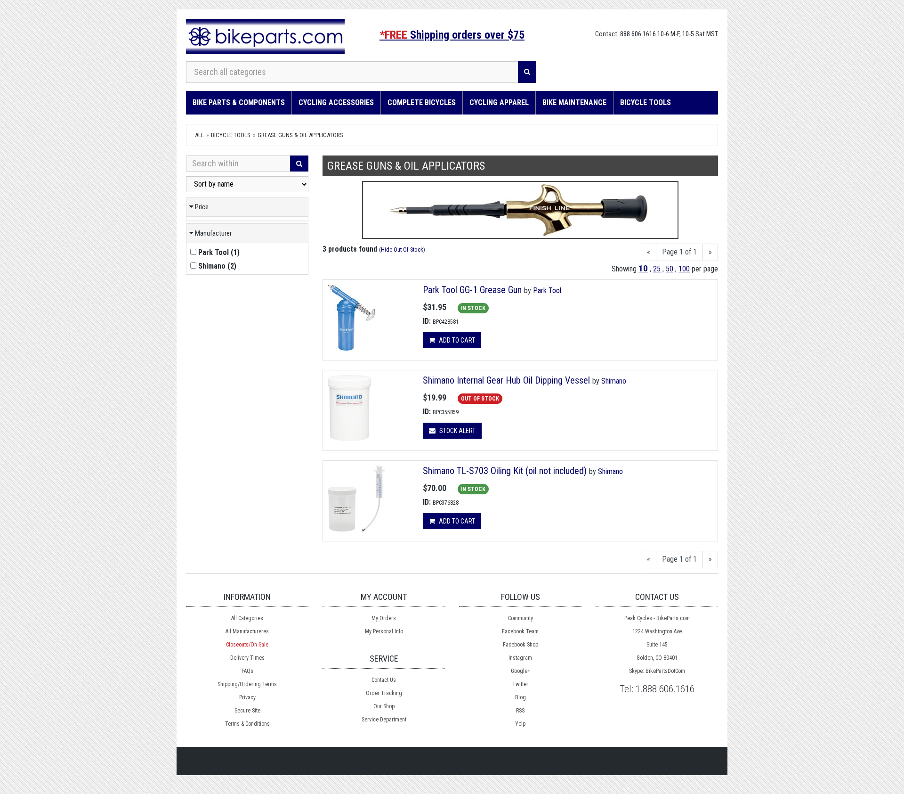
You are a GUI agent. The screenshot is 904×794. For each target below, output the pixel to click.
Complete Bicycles (421, 102)
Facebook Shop (520, 644)
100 (684, 268)
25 (657, 268)
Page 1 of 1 (679, 251)
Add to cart (456, 340)
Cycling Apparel (499, 102)
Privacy (247, 697)
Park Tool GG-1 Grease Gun (472, 289)
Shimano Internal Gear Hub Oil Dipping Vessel (507, 380)
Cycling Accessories (336, 102)
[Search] (527, 72)
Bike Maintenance (574, 102)
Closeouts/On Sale (247, 644)
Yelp (520, 723)
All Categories (247, 618)
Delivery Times (247, 658)
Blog (520, 697)
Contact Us (383, 680)
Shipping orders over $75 (452, 34)
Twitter (520, 684)
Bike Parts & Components (239, 102)
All (199, 135)
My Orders (383, 618)
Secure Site (247, 710)
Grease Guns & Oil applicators (300, 135)
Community (520, 618)
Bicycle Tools (645, 102)
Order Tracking (384, 693)
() (219, 252)
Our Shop (384, 706)
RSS (520, 710)
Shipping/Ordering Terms (247, 684)
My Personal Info (384, 631)
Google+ (520, 671)
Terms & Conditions (247, 723)
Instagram (520, 658)
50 (669, 268)
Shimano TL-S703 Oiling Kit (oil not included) (505, 470)
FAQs (247, 671)
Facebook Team (520, 631)
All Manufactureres (247, 631)
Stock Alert (457, 430)
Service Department (384, 719)
